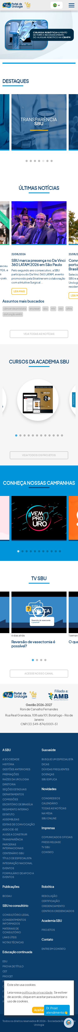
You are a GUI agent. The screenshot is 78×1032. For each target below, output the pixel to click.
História (8, 764)
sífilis (69, 308)
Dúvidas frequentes (55, 769)
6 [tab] (47, 161)
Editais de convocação (18, 824)
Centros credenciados (58, 911)
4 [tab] (39, 161)
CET (4, 971)
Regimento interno (15, 809)
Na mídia (47, 813)
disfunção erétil (13, 314)
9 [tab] (49, 436)
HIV (53, 308)
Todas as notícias (54, 808)
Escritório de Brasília (17, 804)
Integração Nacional (17, 863)
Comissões (10, 799)
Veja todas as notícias (39, 333)
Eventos (8, 868)
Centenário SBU (13, 853)
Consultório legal (15, 914)
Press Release (51, 842)
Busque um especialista (57, 759)
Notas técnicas (13, 942)
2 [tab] (31, 161)
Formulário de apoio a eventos (18, 875)
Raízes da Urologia (15, 779)
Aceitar (39, 1010)
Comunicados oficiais (57, 837)
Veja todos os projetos (39, 455)
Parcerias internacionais (13, 846)
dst (61, 308)
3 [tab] (35, 161)
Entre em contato (54, 948)
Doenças (48, 774)
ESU (4, 961)
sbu (45, 308)
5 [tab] (43, 161)
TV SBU (46, 847)
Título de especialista (17, 858)
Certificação (51, 901)
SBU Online (49, 818)
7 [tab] (52, 161)
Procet (7, 976)
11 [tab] (58, 436)
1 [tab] (27, 161)
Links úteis (9, 937)
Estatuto (8, 814)
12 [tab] (62, 436)
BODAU (7, 896)
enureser (35, 308)
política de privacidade (37, 992)
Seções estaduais (14, 789)
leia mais (19, 291)
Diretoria (9, 784)
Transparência (12, 839)
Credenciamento (53, 906)
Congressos (51, 798)
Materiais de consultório (11, 930)
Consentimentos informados (14, 921)
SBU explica (49, 779)
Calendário (50, 803)
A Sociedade (10, 759)
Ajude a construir (14, 834)
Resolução (49, 896)
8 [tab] (45, 436)
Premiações (10, 774)
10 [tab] (54, 436)
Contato (48, 852)
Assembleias (10, 819)
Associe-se (10, 829)
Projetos (48, 929)
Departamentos (13, 794)
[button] (56, 5)
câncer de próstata (15, 308)
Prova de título (13, 966)
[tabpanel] (39, 122)
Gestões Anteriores (16, 769)
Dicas (45, 764)
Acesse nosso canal (39, 673)
